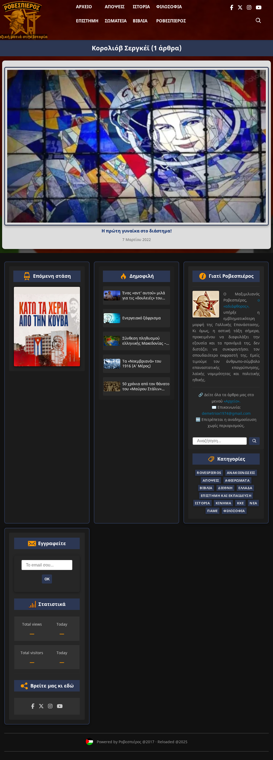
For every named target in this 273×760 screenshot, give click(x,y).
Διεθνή (225, 488)
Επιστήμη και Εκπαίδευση (226, 495)
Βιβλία (140, 21)
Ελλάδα (245, 488)
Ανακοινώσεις (241, 473)
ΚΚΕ (240, 503)
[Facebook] (231, 7)
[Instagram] (249, 7)
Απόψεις (115, 7)
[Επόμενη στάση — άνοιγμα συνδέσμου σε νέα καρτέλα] (47, 326)
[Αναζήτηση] (258, 21)
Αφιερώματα (237, 480)
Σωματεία (116, 21)
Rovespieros (209, 473)
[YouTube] (259, 7)
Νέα (253, 503)
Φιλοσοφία (169, 7)
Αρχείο (84, 7)
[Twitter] (240, 7)
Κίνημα (223, 503)
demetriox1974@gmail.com (226, 413)
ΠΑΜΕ (212, 510)
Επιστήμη (87, 21)
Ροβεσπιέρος (171, 21)
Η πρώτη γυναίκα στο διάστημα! (137, 231)
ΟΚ (47, 579)
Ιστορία (141, 7)
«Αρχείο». (232, 401)
